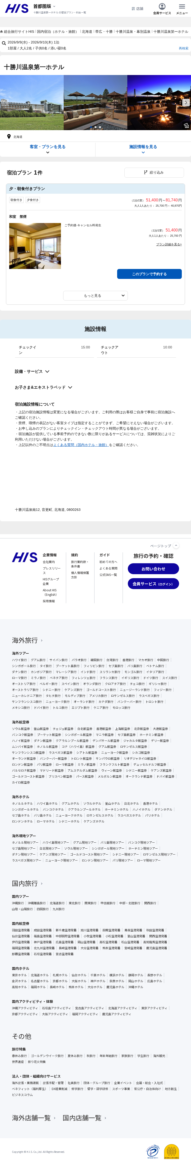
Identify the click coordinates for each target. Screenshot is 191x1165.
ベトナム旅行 (155, 666)
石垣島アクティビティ (56, 1008)
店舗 (139, 8)
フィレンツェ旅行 (84, 678)
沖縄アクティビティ (25, 1008)
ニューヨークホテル (69, 815)
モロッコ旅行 (121, 708)
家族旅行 (127, 1056)
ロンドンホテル (22, 821)
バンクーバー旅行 (129, 702)
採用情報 (49, 601)
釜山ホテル (112, 803)
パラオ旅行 (79, 660)
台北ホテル (131, 803)
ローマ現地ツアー (149, 860)
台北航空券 (84, 729)
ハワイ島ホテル (47, 803)
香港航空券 (103, 729)
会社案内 (49, 562)
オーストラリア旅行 (25, 690)
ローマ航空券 (65, 764)
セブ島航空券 (127, 735)
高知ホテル (19, 987)
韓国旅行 (96, 660)
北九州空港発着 (44, 948)
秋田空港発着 (155, 930)
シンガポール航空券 (78, 735)
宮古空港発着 (65, 954)
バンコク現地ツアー (141, 842)
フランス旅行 (108, 678)
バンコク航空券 (22, 735)
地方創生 (171, 1089)
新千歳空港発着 (66, 930)
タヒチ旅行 (53, 696)
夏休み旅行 (75, 1056)
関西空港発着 (158, 936)
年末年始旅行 (108, 1056)
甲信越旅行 (107, 903)
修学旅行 (77, 1089)
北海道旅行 (57, 903)
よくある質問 (108, 568)
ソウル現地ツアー (76, 848)
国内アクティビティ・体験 (32, 1001)
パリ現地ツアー (122, 860)
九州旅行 (59, 909)
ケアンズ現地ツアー (53, 854)
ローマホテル (46, 821)
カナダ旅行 (105, 702)
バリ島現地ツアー (112, 842)
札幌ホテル (60, 975)
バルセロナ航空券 (24, 770)
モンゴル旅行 (133, 672)
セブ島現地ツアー (24, 848)
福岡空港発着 (21, 948)
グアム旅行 (38, 660)
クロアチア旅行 (115, 684)
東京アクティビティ (154, 1008)
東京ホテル (19, 975)
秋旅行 (91, 1056)
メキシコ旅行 (21, 708)
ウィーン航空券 (111, 770)
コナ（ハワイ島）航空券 (78, 747)
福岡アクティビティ (85, 1014)
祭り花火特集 (37, 1062)
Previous (5, 102)
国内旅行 (25, 883)
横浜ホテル (116, 975)
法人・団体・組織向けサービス (36, 1076)
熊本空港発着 (111, 948)
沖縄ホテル (135, 987)
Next (186, 102)
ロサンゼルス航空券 (133, 747)
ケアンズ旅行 (73, 690)
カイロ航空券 (21, 782)
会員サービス (162, 12)
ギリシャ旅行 (158, 684)
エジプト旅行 (81, 708)
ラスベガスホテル (129, 815)
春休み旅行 (19, 1056)
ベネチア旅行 (59, 678)
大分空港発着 (89, 948)
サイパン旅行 (58, 660)
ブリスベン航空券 (60, 776)
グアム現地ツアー (84, 842)
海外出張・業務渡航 (25, 1083)
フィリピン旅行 (94, 666)
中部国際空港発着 (68, 936)
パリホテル (152, 815)
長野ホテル (154, 975)
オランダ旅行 (92, 684)
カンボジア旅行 (41, 672)
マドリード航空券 (52, 770)
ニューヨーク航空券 (114, 752)
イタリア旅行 (155, 672)
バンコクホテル (53, 809)
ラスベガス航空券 (60, 752)
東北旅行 (75, 903)
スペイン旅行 (70, 684)
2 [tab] (95, 127)
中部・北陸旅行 (129, 903)
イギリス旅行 (130, 678)
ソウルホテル (92, 803)
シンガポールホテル (25, 809)
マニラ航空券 (105, 735)
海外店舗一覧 (31, 1117)
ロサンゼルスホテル (100, 815)
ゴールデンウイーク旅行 (47, 1056)
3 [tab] (100, 127)
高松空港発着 (108, 942)
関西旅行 (150, 903)
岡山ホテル (135, 981)
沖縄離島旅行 (37, 903)
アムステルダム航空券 (82, 770)
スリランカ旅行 (109, 672)
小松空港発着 (114, 936)
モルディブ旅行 (75, 696)
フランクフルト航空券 (114, 764)
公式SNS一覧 (108, 574)
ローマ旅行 (19, 678)
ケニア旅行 (101, 708)
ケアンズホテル (94, 821)
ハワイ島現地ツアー (56, 842)
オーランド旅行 (84, 702)
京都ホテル (60, 981)
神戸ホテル (98, 981)
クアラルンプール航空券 (72, 741)
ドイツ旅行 (150, 678)
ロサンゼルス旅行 (123, 696)
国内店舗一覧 (82, 1117)
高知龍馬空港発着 (155, 942)
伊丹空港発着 (21, 942)
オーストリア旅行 (24, 684)
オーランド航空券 (24, 758)
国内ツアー (20, 896)
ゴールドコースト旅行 (101, 690)
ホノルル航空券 (47, 747)
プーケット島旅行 (68, 666)
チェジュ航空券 (63, 729)
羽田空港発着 (21, 930)
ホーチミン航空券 (151, 735)
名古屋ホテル (40, 981)
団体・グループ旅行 (97, 1083)
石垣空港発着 (43, 954)
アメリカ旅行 (98, 696)
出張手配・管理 (53, 1083)
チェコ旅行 (137, 684)
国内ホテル (20, 968)
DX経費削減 (59, 1089)
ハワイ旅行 (19, 660)
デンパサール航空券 (106, 741)
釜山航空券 (41, 729)
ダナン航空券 (43, 741)
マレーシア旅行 (66, 672)
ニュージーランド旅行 (135, 690)
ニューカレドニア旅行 (27, 696)
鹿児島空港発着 (156, 948)
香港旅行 (128, 660)
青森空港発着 (133, 930)
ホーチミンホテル (117, 809)
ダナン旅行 (19, 672)
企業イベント (123, 1083)
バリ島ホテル (43, 815)
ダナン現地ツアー (24, 854)
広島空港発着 (65, 942)
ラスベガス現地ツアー (26, 860)
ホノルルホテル (22, 803)
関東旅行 (90, 903)
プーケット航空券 (49, 735)
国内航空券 (20, 923)
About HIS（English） (50, 592)
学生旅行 (143, 1056)
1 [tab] (91, 127)
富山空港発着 (136, 936)
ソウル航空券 (21, 729)
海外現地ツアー (24, 835)
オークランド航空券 (139, 776)
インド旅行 (88, 672)
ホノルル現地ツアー (25, 842)
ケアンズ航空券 (161, 770)
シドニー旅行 (51, 690)
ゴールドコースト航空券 (28, 776)
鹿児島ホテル (115, 987)
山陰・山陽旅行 (22, 909)
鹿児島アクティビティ (116, 1014)
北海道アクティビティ (122, 1008)
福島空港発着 (43, 936)
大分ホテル (95, 987)
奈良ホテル (116, 981)
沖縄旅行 (18, 903)
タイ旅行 (46, 666)
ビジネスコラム (22, 1095)
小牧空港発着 (92, 936)
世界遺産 (18, 1062)
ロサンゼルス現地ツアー (159, 854)
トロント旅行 (154, 702)
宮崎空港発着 (133, 948)
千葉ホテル (98, 975)
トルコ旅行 (60, 708)
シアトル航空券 (86, 752)
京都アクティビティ (25, 1014)
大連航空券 (160, 729)
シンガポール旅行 (24, 666)
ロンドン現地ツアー (95, 860)
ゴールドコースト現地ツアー (89, 854)
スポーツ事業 (121, 1089)
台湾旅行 (112, 660)
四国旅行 (43, 909)
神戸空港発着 (43, 942)
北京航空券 (141, 729)
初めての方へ (108, 562)
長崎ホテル (57, 987)
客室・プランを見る (48, 147)
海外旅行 (25, 639)
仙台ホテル (79, 975)
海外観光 (159, 1056)
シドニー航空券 (136, 770)
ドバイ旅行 (41, 708)
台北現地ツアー (50, 848)
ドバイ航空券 (165, 776)
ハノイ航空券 (21, 741)
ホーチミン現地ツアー (143, 848)
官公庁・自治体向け (147, 1089)
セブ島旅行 (115, 666)
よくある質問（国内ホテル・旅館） (81, 445)
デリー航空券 (160, 741)
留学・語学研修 (97, 1089)
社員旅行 (74, 1083)
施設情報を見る (143, 147)
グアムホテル (70, 803)
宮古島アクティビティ (89, 1008)
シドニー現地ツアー (125, 854)
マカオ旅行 (145, 660)
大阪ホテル (79, 981)
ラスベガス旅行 (149, 696)
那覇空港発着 (21, 954)
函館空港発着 (111, 930)
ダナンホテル (163, 809)
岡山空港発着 (87, 942)
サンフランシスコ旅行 (27, 702)
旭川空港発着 (89, 930)
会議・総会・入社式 (149, 1083)
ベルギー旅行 (48, 684)
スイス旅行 (169, 678)
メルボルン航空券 (110, 776)
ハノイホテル (141, 809)
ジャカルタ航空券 (135, 741)
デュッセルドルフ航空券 (149, 764)
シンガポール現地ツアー (108, 848)
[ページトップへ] (176, 545)
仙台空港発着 (21, 936)
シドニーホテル (69, 821)
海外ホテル (20, 796)
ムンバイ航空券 (22, 747)
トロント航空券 (81, 758)
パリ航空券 (44, 764)
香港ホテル (150, 803)
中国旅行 (163, 660)
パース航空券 (85, 776)
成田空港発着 (43, 930)
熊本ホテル (76, 987)
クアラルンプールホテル (84, 809)
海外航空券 (20, 721)
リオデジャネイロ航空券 (140, 758)
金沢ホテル (19, 981)
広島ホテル (154, 981)
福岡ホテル (38, 987)
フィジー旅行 (163, 690)
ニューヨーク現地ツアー (61, 860)
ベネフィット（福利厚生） (30, 1089)
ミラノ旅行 (38, 678)
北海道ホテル (40, 975)
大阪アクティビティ (55, 1014)
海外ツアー (20, 653)
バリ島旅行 (134, 666)
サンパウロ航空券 (108, 758)
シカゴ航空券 (141, 752)
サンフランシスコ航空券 (28, 752)
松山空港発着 (130, 942)
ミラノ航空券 (87, 764)
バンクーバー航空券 (53, 758)
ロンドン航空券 (22, 764)
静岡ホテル (135, 975)
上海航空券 (122, 729)
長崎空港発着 (68, 948)
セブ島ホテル (21, 815)
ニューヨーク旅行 (58, 702)
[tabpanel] (32, 102)
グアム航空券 (107, 747)
